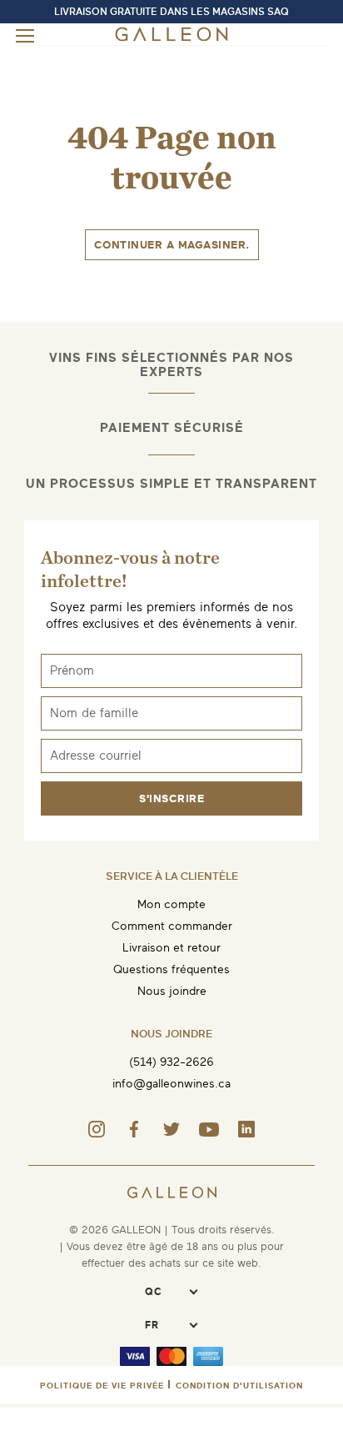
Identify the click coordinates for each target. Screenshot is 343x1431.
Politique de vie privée (102, 1385)
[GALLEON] (172, 38)
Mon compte (171, 904)
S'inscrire (171, 798)
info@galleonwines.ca (171, 1083)
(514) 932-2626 (171, 1062)
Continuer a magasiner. (172, 244)
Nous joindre (171, 991)
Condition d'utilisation (239, 1385)
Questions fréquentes (171, 969)
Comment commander (172, 926)
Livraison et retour (171, 947)
